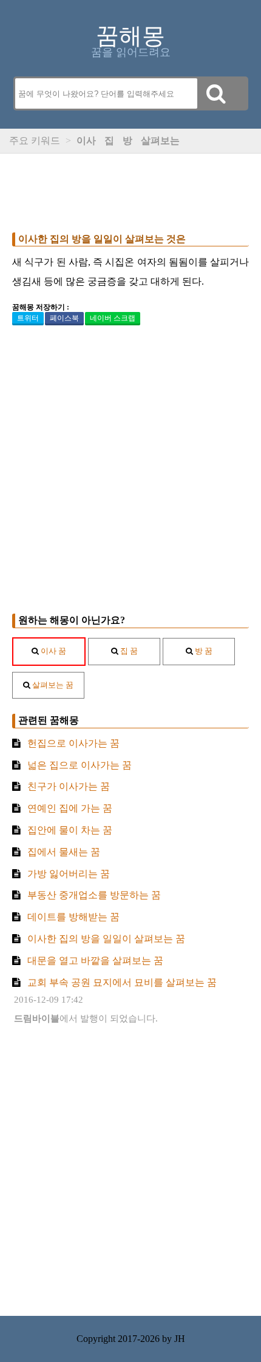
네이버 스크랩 (112, 318)
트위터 (28, 318)
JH (179, 1338)
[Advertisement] (130, 190)
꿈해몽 (130, 36)
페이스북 (64, 318)
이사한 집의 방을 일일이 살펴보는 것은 (102, 239)
